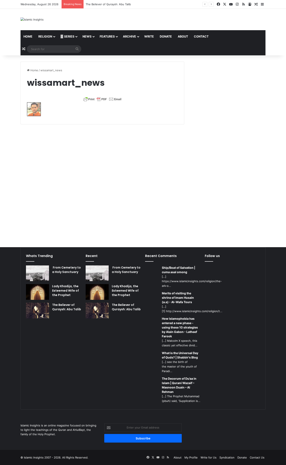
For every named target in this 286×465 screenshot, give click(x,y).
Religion (45, 36)
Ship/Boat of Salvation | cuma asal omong (178, 270)
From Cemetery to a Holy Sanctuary (66, 269)
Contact (201, 36)
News (86, 36)
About (183, 36)
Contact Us (257, 457)
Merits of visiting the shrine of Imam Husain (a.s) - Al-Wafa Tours (178, 297)
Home (27, 36)
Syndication (226, 457)
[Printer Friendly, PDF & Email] (102, 99)
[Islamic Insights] (32, 19)
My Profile (191, 457)
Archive (129, 36)
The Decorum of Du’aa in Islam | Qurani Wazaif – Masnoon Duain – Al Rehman (179, 385)
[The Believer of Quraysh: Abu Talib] (37, 310)
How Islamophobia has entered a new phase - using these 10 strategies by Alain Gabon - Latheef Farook (180, 327)
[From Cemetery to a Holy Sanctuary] (37, 273)
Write (149, 36)
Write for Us (208, 457)
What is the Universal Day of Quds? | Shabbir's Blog (180, 355)
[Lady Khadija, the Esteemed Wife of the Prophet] (37, 292)
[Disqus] (102, 183)
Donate (166, 36)
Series (68, 36)
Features (107, 36)
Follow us (212, 256)
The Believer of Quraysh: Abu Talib (108, 4)
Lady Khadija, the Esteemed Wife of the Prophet (65, 290)
